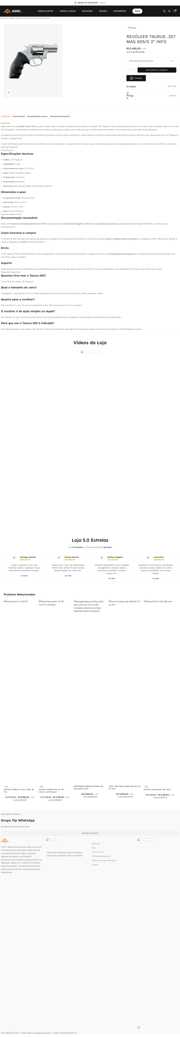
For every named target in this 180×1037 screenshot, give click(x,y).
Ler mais (24, 576)
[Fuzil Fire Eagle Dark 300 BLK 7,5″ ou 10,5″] (125, 692)
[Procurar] (164, 11)
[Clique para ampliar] (9, 92)
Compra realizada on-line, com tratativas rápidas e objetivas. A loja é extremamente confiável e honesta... (24, 568)
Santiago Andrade (28, 557)
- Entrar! (102, 3)
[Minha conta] (169, 11)
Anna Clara (159, 557)
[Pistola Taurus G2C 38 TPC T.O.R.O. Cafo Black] (55, 692)
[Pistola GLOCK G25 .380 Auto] (160, 692)
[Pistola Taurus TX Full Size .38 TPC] (20, 692)
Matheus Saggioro (115, 557)
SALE (137, 11)
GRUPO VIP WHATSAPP (88, 3)
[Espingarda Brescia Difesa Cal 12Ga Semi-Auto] (90, 692)
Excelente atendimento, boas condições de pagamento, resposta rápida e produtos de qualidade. (112, 568)
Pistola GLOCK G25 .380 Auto (157, 789)
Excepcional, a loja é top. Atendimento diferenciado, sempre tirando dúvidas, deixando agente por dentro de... (68, 568)
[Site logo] (13, 11)
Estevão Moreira (72, 557)
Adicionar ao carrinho (157, 70)
